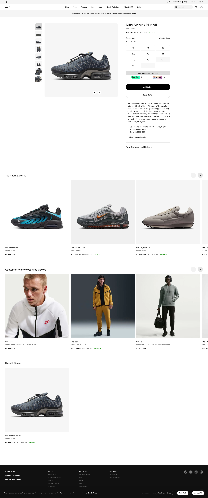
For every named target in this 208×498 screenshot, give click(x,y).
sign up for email (12, 475)
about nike (83, 471)
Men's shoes (10, 438)
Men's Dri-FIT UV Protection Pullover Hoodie (153, 344)
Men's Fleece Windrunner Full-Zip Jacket (20, 344)
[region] (104, 493)
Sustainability (83, 486)
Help (185, 1)
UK (131, 41)
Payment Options (53, 483)
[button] (67, 7)
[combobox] (183, 7)
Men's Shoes (10, 250)
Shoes (204, 250)
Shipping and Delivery (54, 477)
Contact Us (51, 486)
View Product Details (137, 137)
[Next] (99, 93)
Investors (81, 483)
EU (127, 41)
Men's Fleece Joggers (79, 344)
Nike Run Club (113, 474)
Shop (113, 14)
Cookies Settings (164, 493)
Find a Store (177, 1)
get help (52, 471)
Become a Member (84, 474)
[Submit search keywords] (176, 7)
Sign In (201, 1)
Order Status (52, 474)
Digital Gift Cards (13, 479)
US (135, 41)
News (80, 477)
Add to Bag (148, 87)
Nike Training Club (114, 477)
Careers (81, 480)
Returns (50, 480)
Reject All (182, 493)
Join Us (193, 1)
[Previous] (95, 93)
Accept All (198, 493)
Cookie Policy (92, 493)
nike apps (113, 471)
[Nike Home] (8, 7)
